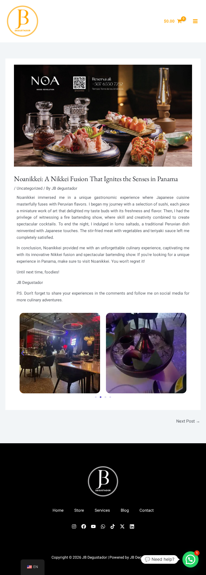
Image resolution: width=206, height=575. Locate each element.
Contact (146, 510)
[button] (22, 353)
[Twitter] (122, 526)
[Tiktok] (112, 526)
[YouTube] (93, 526)
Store (79, 510)
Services (102, 510)
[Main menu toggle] (195, 21)
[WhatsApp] (103, 526)
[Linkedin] (132, 526)
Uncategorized (29, 188)
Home (58, 510)
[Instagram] (74, 526)
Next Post (188, 421)
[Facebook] (83, 526)
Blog (125, 510)
